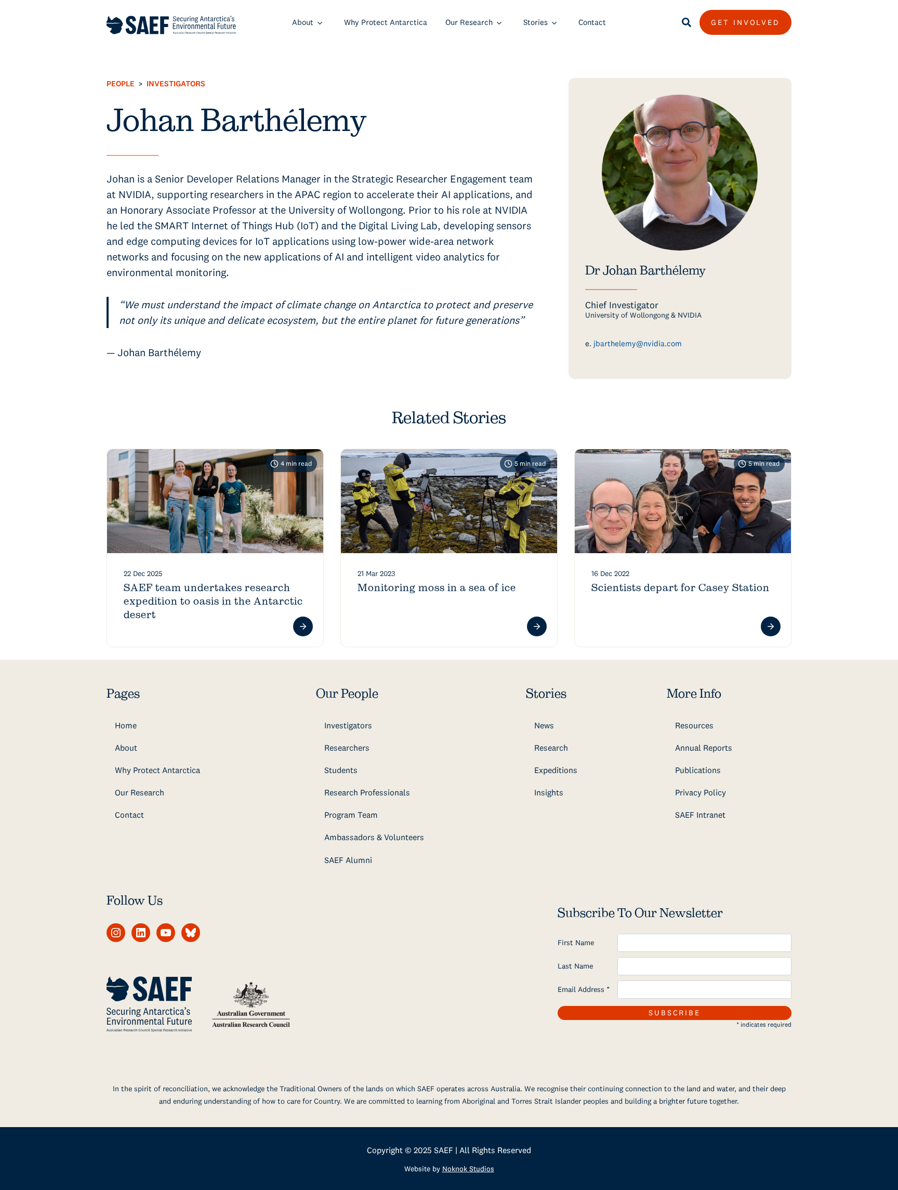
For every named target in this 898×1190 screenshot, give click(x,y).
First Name (576, 942)
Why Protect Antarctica (385, 22)
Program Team (351, 814)
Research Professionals (367, 792)
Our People (347, 694)
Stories (535, 22)
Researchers (346, 747)
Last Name (575, 966)
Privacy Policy (700, 792)
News (544, 725)
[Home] (171, 25)
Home (126, 725)
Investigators (176, 83)
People (121, 83)
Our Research (469, 22)
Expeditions (555, 770)
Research (551, 747)
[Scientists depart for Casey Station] (683, 501)
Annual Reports (703, 747)
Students (341, 770)
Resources (694, 725)
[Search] (686, 22)
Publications (698, 770)
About (302, 22)
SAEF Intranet (700, 814)
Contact (592, 22)
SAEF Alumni (348, 860)
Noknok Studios (468, 1168)
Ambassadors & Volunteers (374, 837)
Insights (548, 792)
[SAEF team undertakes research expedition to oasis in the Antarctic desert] (215, 501)
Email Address (584, 989)
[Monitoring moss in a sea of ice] (449, 501)
